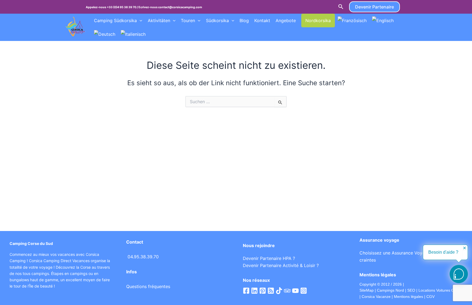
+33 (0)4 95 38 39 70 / (122, 7)
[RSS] (270, 290)
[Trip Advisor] (287, 290)
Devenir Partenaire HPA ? (269, 258)
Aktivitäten (159, 20)
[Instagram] (303, 290)
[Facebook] (246, 290)
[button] (341, 7)
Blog (244, 20)
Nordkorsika (318, 20)
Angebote (286, 20)
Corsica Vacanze (376, 296)
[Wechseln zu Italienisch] (133, 34)
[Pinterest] (262, 290)
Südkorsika (217, 20)
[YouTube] (295, 290)
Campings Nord (390, 290)
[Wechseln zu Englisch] (382, 20)
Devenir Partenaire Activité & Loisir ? (281, 265)
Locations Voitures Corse (440, 290)
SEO (410, 290)
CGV (430, 296)
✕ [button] (464, 248)
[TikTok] (279, 290)
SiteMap (366, 290)
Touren (188, 20)
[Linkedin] (254, 290)
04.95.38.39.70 (143, 256)
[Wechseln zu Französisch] (352, 20)
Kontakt (262, 20)
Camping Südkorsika (115, 20)
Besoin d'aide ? (443, 252)
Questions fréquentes (148, 286)
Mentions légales (408, 296)
